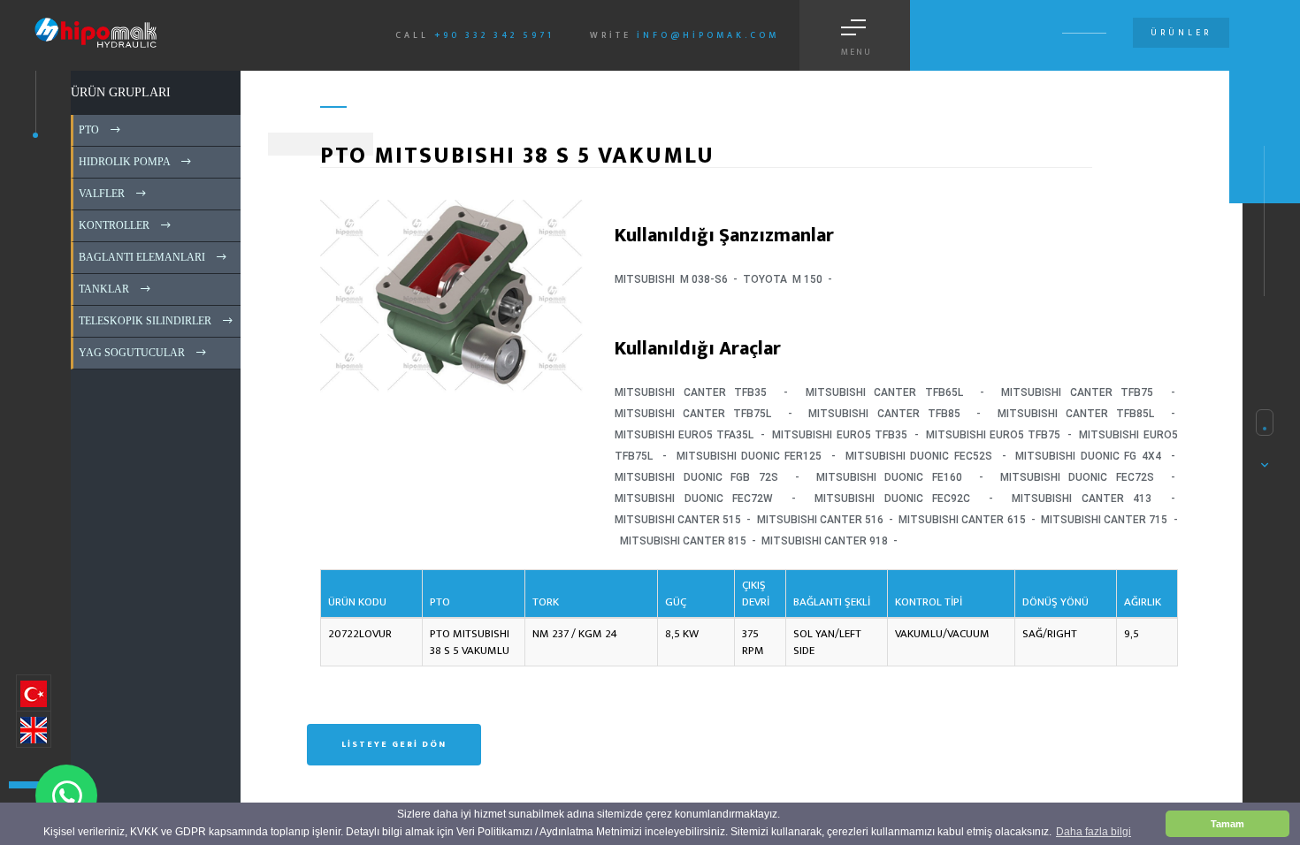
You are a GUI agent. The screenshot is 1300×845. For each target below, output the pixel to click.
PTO (87, 130)
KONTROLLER (112, 225)
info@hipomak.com (708, 35)
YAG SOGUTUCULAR (130, 352)
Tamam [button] (1227, 823)
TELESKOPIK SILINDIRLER (143, 321)
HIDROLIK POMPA (122, 162)
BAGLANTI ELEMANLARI (140, 257)
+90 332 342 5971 (494, 35)
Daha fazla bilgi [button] (1093, 832)
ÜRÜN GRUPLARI (121, 92)
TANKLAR (102, 289)
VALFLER (100, 193)
